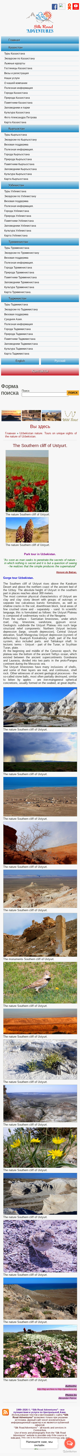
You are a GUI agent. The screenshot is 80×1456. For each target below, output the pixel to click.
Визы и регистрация (16, 73)
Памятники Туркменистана (20, 277)
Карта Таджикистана (16, 353)
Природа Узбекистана (17, 215)
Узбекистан (16, 185)
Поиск (25, 390)
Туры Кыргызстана (15, 134)
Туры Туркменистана (16, 247)
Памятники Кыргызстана (19, 164)
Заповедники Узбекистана (20, 225)
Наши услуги (12, 78)
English (20, 360)
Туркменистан (18, 241)
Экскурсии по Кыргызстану (20, 139)
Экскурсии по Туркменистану (21, 252)
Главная (14, 40)
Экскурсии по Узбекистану (20, 196)
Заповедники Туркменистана (21, 282)
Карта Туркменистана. (17, 292)
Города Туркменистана (18, 267)
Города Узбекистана (16, 211)
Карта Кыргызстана (16, 178)
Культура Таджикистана (18, 348)
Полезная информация (18, 88)
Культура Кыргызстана (18, 174)
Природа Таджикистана (18, 334)
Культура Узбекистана (17, 230)
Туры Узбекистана (15, 191)
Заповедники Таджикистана (21, 343)
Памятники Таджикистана (19, 338)
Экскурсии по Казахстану (19, 58)
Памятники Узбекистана (19, 220)
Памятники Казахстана (18, 102)
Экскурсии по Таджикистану (21, 309)
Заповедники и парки (17, 107)
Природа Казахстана (17, 97)
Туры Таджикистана (16, 304)
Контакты (40, 371)
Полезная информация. (18, 149)
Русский (60, 360)
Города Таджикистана (17, 329)
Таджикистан (17, 298)
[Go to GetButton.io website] (70, 1451)
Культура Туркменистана (19, 287)
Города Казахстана (16, 92)
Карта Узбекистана (16, 235)
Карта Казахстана (15, 122)
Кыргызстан (17, 128)
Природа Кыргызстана (18, 159)
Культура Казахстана (17, 112)
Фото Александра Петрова (20, 117)
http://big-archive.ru (47, 1389)
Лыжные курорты (14, 63)
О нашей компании (15, 83)
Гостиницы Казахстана (18, 68)
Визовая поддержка (16, 144)
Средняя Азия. (13, 319)
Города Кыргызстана (17, 154)
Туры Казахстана (14, 53)
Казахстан (16, 47)
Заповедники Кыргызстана (20, 169)
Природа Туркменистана (19, 272)
